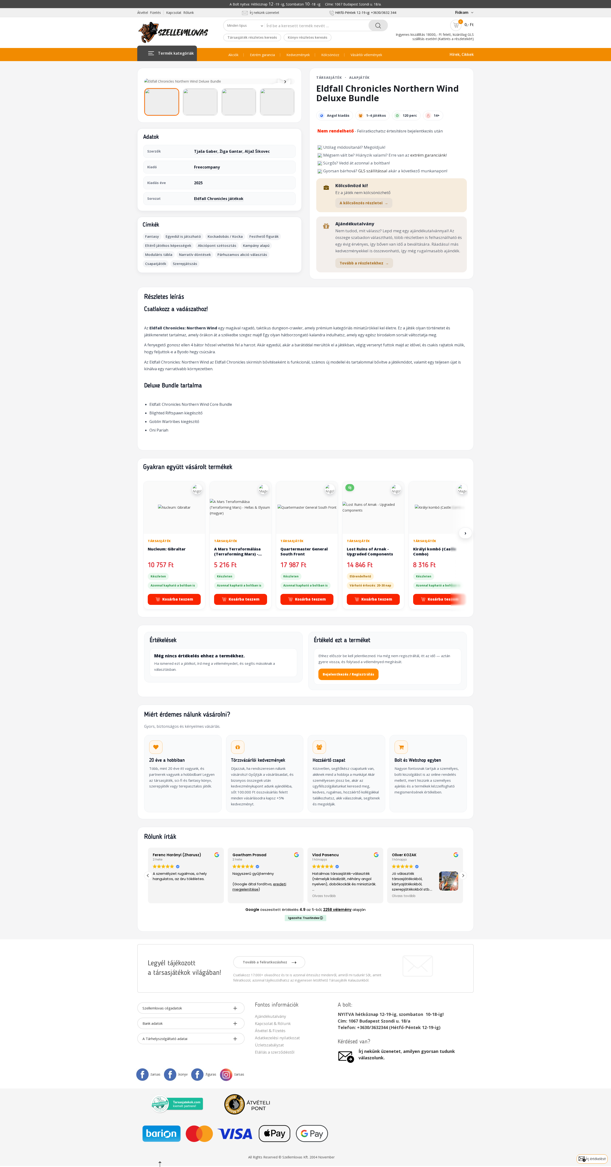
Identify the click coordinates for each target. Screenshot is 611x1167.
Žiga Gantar (231, 151)
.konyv (183, 1074)
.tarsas (155, 1074)
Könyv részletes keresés (307, 37)
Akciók (233, 55)
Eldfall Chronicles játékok (218, 198)
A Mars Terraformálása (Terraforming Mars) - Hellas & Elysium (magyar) (240, 554)
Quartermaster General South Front (304, 551)
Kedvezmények (298, 55)
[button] (463, 875)
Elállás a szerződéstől (275, 1052)
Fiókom (462, 12)
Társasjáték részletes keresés (252, 37)
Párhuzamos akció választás (242, 254)
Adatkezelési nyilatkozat (277, 1037)
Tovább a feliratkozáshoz (265, 962)
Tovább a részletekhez (364, 263)
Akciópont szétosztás (217, 245)
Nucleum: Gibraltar (167, 549)
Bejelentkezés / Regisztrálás (348, 674)
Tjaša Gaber (205, 151)
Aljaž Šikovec (257, 151)
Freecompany (207, 167)
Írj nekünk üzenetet (263, 12)
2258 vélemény (337, 909)
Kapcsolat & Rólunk (273, 1023)
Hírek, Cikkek (462, 54)
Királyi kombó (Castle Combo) (434, 551)
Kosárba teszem (177, 599)
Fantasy (152, 236)
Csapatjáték (155, 263)
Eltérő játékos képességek (168, 245)
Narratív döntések (195, 254)
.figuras (210, 1074)
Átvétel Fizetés (149, 12)
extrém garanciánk (428, 155)
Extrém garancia (262, 55)
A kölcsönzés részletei (364, 203)
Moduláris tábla (158, 254)
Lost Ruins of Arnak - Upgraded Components (370, 551)
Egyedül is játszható (183, 236)
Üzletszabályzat (269, 1045)
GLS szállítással (372, 171)
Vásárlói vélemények (366, 55)
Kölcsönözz (330, 55)
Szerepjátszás (185, 263)
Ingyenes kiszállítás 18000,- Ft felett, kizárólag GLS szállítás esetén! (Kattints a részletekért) (435, 36)
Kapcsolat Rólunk (180, 12)
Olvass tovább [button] (324, 896)
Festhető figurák (264, 236)
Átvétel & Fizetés (270, 1030)
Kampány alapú (256, 245)
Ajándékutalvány (270, 1016)
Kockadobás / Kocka (225, 236)
